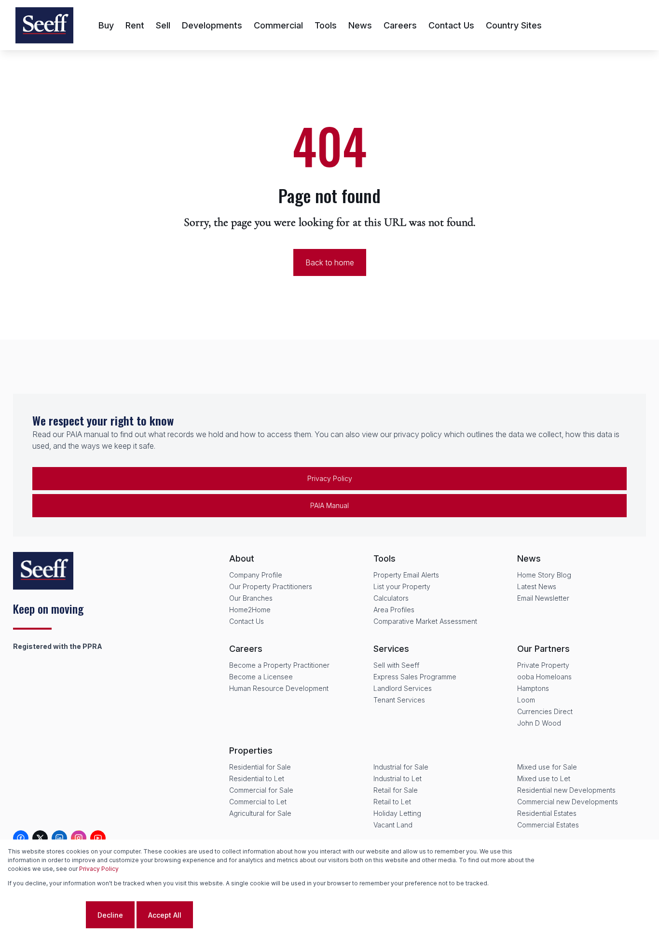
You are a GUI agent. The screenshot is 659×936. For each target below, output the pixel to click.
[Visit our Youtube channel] (98, 838)
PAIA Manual (329, 505)
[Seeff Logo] (44, 25)
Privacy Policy (329, 478)
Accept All (164, 915)
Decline (110, 915)
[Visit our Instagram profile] (78, 838)
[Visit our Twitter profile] (40, 838)
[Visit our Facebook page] (20, 838)
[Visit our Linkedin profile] (59, 838)
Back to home (329, 262)
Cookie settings (45, 915)
